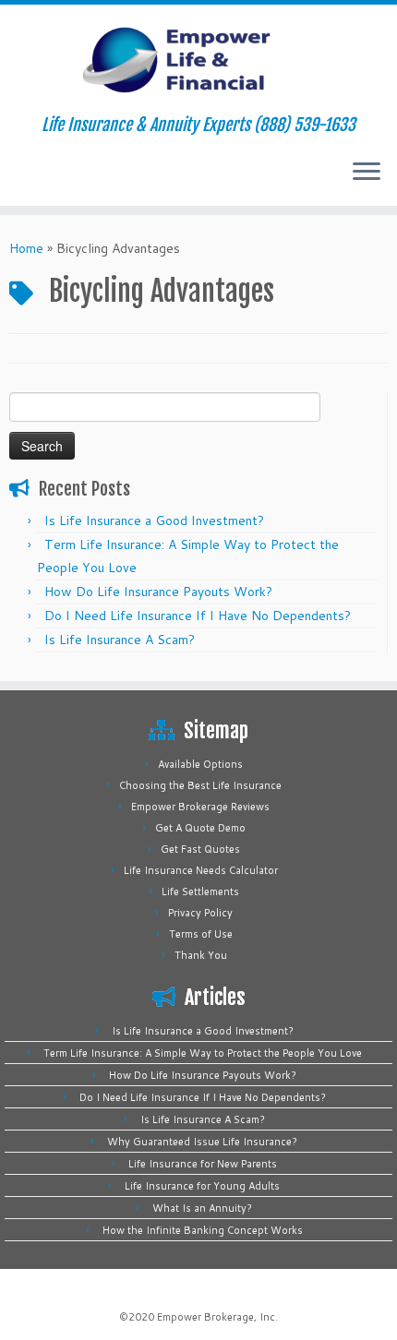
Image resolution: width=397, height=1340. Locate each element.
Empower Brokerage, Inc (216, 1317)
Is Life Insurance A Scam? (119, 639)
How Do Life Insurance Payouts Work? (158, 591)
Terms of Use (201, 934)
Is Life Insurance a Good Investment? (154, 520)
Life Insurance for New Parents (202, 1163)
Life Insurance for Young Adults (202, 1185)
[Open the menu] (366, 172)
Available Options (200, 764)
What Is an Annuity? (202, 1208)
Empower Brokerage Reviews (200, 806)
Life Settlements (200, 891)
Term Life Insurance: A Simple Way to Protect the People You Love (202, 1053)
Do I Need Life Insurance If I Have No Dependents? (197, 615)
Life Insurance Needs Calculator (201, 870)
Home (26, 248)
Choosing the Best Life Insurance (200, 785)
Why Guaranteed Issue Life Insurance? (202, 1141)
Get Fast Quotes (200, 849)
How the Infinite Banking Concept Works (202, 1230)
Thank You (200, 955)
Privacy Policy (200, 912)
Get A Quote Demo (200, 827)
